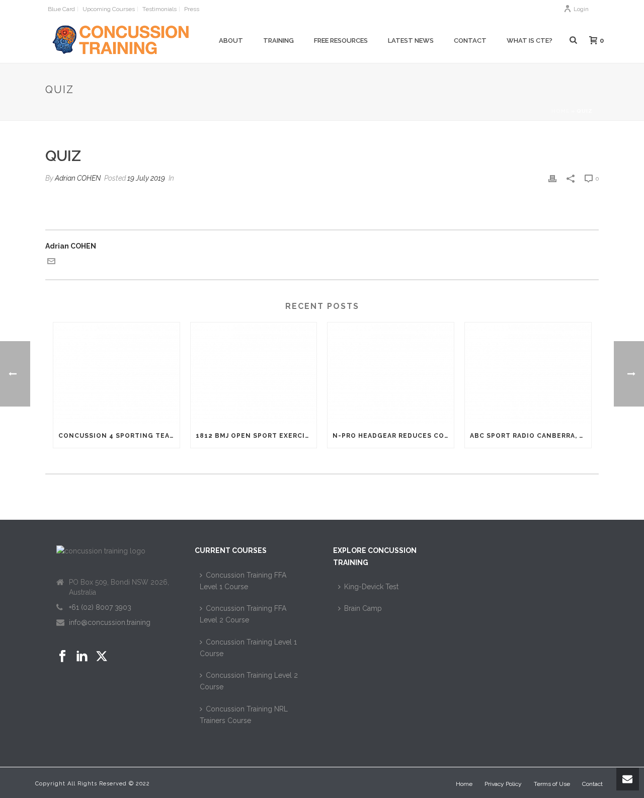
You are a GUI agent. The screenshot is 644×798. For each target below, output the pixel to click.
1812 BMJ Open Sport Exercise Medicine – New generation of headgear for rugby (256, 435)
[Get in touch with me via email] (51, 263)
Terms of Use (552, 783)
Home (560, 111)
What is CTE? (529, 40)
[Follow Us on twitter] (102, 656)
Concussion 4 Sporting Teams (119, 435)
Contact (470, 40)
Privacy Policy (503, 783)
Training (278, 40)
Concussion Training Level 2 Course (249, 681)
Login (581, 9)
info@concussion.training (109, 622)
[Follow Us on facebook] (62, 656)
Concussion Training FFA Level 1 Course (243, 581)
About (231, 40)
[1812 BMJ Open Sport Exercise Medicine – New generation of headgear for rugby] (254, 373)
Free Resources (341, 40)
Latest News (411, 40)
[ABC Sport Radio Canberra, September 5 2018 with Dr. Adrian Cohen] (528, 373)
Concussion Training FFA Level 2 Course (243, 614)
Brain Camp (363, 608)
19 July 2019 (146, 178)
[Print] (552, 178)
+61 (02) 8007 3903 (100, 607)
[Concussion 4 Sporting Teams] (116, 373)
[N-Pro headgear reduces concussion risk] (391, 373)
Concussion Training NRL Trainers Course (244, 715)
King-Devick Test (371, 587)
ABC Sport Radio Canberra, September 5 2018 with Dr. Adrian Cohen (530, 435)
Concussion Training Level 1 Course (248, 648)
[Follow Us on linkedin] (82, 656)
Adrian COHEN (78, 178)
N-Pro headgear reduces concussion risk (393, 435)
